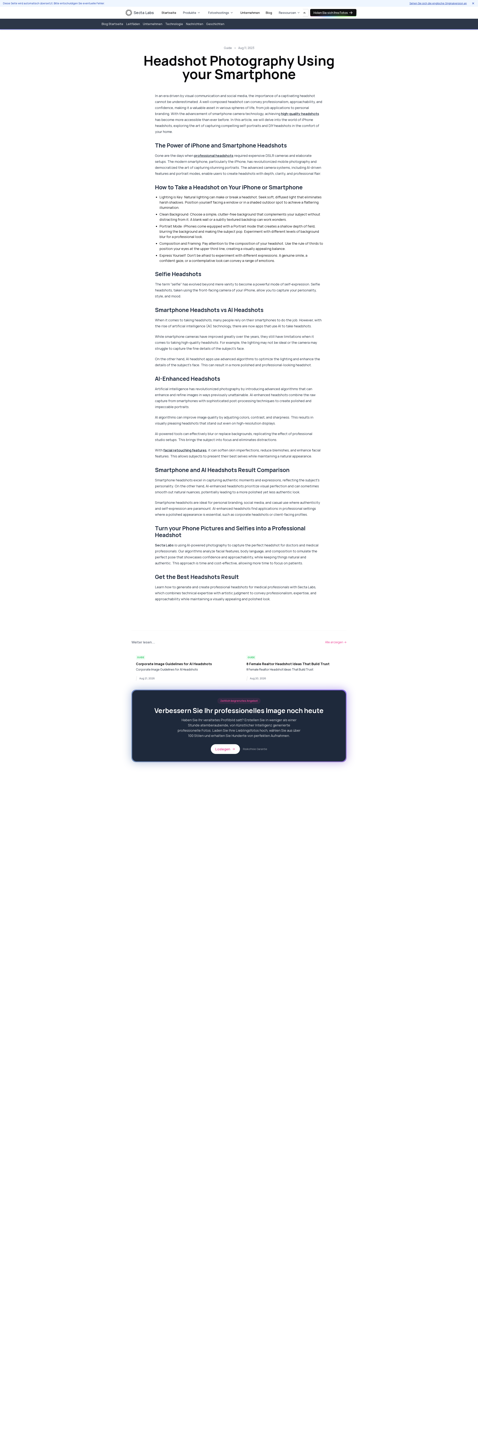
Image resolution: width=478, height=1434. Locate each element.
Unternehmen (250, 13)
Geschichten (215, 24)
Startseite (169, 13)
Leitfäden (133, 24)
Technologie (174, 24)
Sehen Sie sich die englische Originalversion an (438, 3)
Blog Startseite (112, 24)
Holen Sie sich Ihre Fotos (331, 13)
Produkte (189, 13)
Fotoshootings (218, 13)
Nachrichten (194, 24)
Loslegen (222, 749)
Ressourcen (287, 13)
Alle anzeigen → (336, 642)
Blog (269, 13)
